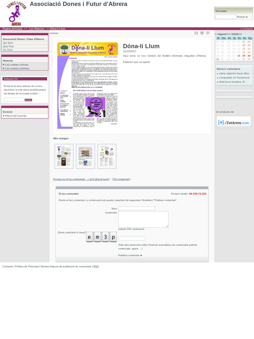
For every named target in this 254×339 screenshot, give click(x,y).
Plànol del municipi (16, 115)
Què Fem (8, 46)
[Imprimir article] (202, 32)
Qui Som (8, 42)
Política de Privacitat (26, 266)
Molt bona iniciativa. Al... (233, 81)
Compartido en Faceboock (234, 77)
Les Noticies (36, 28)
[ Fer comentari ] (121, 179)
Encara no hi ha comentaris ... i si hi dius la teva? (81, 179)
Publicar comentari (129, 255)
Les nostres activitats (17, 68)
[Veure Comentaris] (207, 32)
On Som (7, 49)
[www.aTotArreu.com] (233, 127)
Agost (222, 34)
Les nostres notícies (16, 64)
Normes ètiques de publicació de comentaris (66, 266)
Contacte (247, 28)
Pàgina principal (12, 28)
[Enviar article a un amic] (196, 32)
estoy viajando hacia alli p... (235, 73)
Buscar (241, 16)
